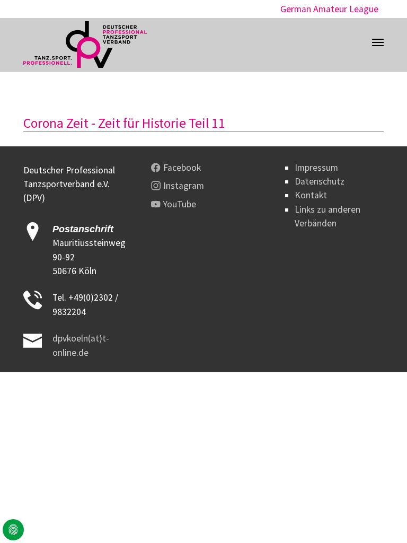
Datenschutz (319, 181)
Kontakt (311, 195)
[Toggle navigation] (378, 42)
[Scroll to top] (382, 518)
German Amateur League (329, 9)
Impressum (316, 167)
